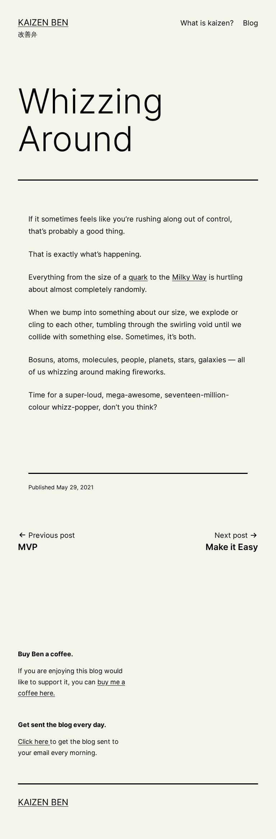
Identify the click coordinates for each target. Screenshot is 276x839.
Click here (34, 741)
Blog (250, 23)
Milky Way (189, 277)
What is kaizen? (207, 23)
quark (138, 277)
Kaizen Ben (43, 22)
